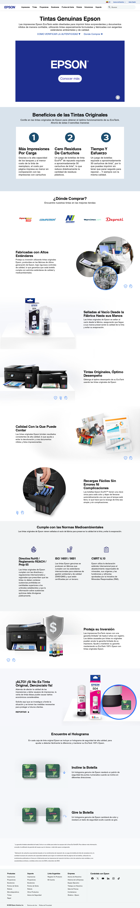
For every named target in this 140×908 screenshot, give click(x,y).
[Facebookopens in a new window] (92, 878)
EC (109, 2)
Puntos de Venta (12, 886)
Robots (9, 889)
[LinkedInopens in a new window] (108, 878)
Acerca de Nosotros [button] (118, 2)
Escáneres (11, 883)
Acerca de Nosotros (74, 877)
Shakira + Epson (73, 895)
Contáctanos (72, 892)
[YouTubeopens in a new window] (103, 878)
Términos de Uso (32, 905)
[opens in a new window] (119, 878)
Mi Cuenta (51, 880)
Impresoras (11, 877)
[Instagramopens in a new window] (113, 878)
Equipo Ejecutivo (73, 883)
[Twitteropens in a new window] (98, 878)
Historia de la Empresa (75, 880)
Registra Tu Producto (55, 877)
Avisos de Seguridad (34, 895)
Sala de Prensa (73, 889)
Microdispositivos (13, 892)
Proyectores (11, 880)
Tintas (9, 895)
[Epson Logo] (10, 7)
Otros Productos (33, 892)
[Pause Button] (117, 97)
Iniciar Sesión (132, 2)
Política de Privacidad (45, 905)
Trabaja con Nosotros (75, 886)
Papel (9, 898)
